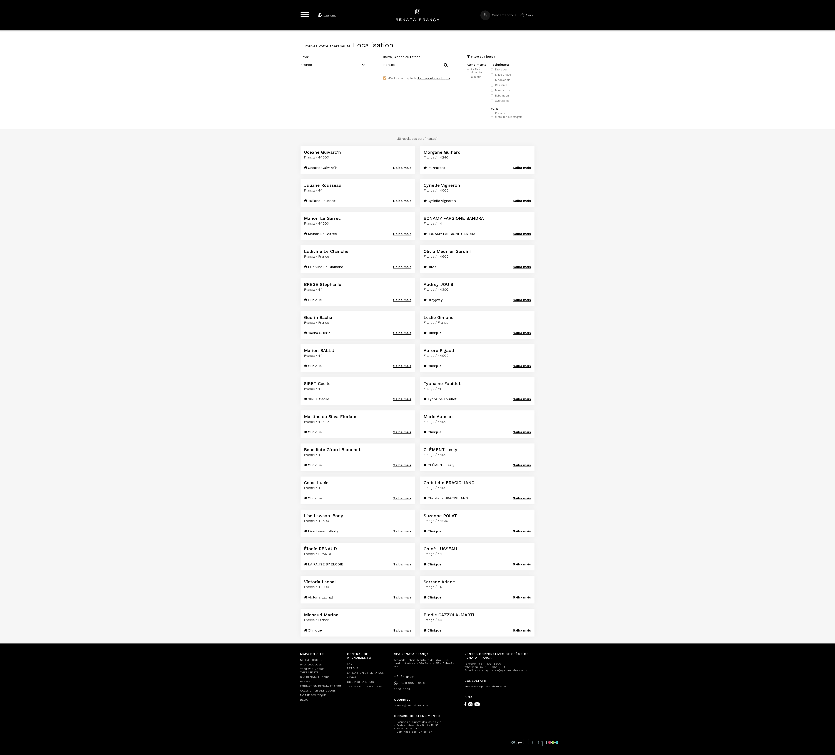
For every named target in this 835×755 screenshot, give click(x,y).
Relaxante (501, 85)
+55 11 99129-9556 (412, 683)
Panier (530, 15)
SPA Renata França (315, 676)
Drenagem (501, 69)
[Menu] (305, 14)
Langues (330, 15)
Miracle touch (503, 90)
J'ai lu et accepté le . (419, 78)
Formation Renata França (321, 686)
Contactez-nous (360, 681)
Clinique (476, 76)
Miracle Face (503, 74)
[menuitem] (321, 660)
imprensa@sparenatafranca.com (486, 686)
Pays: (305, 57)
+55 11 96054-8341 (492, 666)
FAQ (350, 663)
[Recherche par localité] (446, 65)
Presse (305, 681)
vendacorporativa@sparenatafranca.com (502, 670)
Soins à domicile (476, 70)
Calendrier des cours (318, 690)
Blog (304, 699)
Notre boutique (313, 695)
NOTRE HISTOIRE (312, 660)
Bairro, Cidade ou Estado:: (402, 57)
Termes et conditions (434, 78)
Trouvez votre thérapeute (312, 671)
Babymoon (502, 95)
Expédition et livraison (365, 672)
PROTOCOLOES (311, 664)
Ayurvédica (502, 100)
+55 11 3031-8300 (489, 663)
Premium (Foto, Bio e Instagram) (509, 115)
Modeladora (502, 80)
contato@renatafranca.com (412, 705)
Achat (351, 677)
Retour (353, 668)
